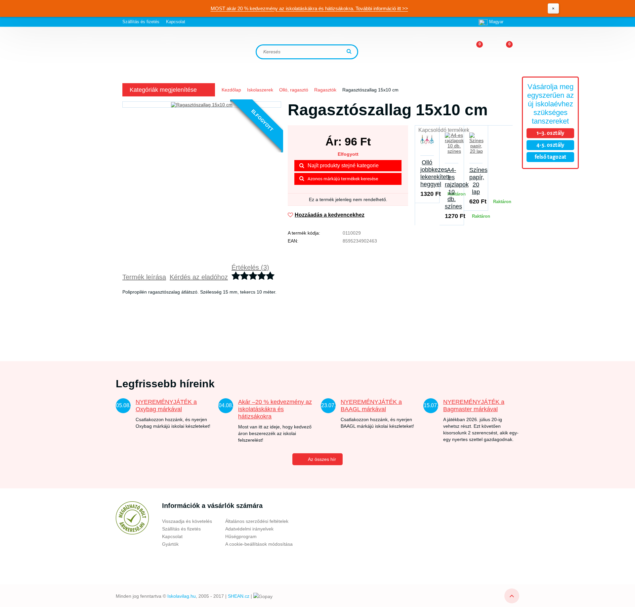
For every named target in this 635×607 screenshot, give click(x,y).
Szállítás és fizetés (140, 21)
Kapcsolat (175, 21)
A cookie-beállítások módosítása (259, 544)
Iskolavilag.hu (181, 596)
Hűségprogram (241, 536)
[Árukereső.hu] (132, 517)
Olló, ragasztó (293, 89)
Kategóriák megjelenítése (163, 89)
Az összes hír (322, 459)
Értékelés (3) (250, 267)
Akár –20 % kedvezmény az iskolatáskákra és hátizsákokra (275, 409)
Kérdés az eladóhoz (199, 277)
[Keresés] (350, 51)
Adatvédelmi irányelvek (249, 528)
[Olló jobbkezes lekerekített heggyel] (427, 143)
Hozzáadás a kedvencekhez (329, 215)
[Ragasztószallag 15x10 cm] (201, 104)
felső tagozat (550, 157)
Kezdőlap (231, 89)
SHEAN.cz (238, 596)
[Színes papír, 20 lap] (476, 147)
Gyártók (170, 544)
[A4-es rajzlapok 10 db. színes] (451, 147)
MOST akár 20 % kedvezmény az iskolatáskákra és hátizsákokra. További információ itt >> (309, 8)
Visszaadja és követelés (187, 521)
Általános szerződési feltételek (256, 521)
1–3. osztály (550, 133)
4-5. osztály (550, 145)
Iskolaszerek (260, 89)
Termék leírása (144, 277)
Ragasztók (325, 89)
